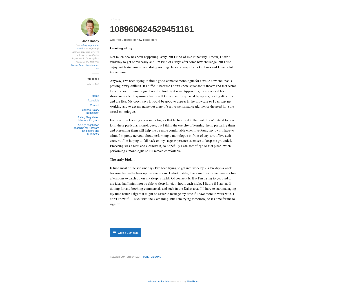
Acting (117, 19)
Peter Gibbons (152, 257)
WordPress (193, 281)
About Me (93, 100)
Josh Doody (90, 41)
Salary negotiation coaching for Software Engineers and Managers (86, 129)
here (154, 39)
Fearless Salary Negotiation (90, 111)
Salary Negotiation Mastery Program (88, 119)
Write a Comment (128, 232)
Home (95, 95)
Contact (94, 105)
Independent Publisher (159, 281)
